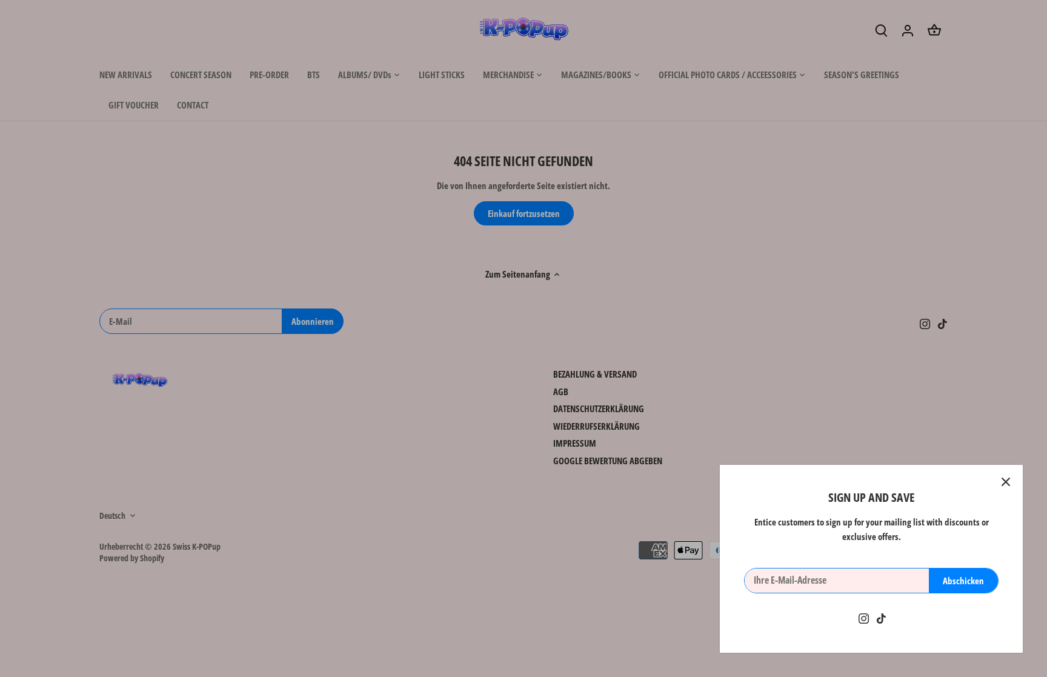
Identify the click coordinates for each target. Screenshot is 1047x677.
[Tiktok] (881, 618)
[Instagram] (864, 618)
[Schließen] (1005, 482)
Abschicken (963, 581)
